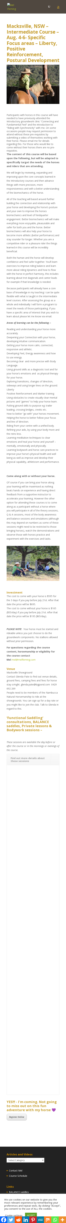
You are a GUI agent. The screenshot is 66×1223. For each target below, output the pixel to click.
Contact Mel (15, 1170)
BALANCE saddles (19, 1192)
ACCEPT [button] (31, 1215)
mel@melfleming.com (24, 659)
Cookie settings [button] (14, 1215)
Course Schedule (18, 1175)
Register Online (16, 1117)
